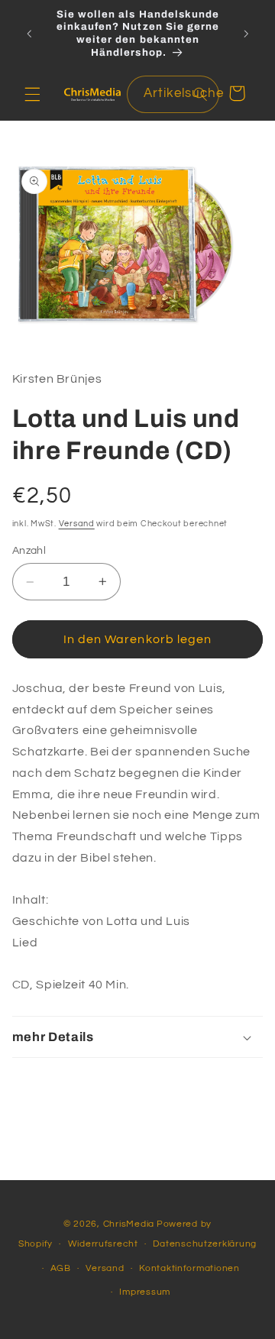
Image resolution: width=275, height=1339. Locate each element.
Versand (77, 523)
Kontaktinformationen (189, 1268)
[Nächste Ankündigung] (246, 33)
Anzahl (29, 550)
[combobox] (173, 94)
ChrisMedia (128, 1224)
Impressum (144, 1292)
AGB (60, 1268)
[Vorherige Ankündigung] (29, 33)
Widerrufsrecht (103, 1244)
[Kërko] (200, 94)
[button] (32, 94)
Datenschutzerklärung (205, 1244)
